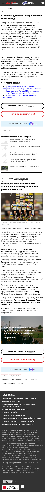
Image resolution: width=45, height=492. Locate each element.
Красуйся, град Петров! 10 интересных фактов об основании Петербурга (21, 92)
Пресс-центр (30, 398)
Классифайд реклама (31, 418)
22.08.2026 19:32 (7, 179)
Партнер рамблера (20, 481)
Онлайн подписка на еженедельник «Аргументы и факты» (18, 405)
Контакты (6, 409)
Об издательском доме (12, 398)
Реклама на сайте (10, 412)
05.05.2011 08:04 (7, 9)
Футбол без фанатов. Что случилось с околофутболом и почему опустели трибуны (20, 330)
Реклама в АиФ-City (10, 418)
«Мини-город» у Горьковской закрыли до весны (25, 166)
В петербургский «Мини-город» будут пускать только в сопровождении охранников (25, 153)
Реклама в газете (20, 409)
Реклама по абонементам (13, 415)
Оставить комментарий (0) (22, 114)
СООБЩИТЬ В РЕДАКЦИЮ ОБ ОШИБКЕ (17, 424)
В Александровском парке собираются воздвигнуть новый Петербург (23, 140)
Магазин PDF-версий (11, 401)
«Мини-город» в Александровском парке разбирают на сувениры (23, 160)
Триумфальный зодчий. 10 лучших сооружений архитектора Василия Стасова (22, 88)
